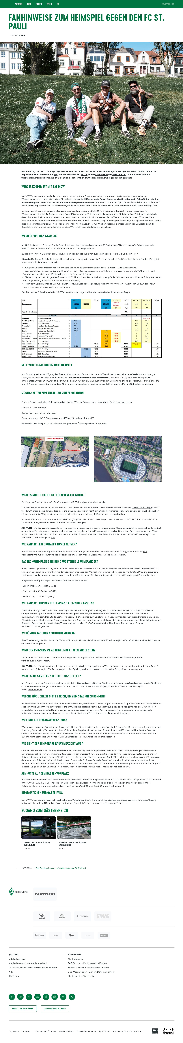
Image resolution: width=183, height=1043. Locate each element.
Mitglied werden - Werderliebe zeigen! (28, 963)
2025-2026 (26, 868)
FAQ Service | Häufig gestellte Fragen (87, 963)
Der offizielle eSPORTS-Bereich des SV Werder (33, 967)
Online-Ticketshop (141, 507)
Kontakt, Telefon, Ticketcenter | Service (88, 967)
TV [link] (58, 4)
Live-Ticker (101, 174)
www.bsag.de (35, 689)
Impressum (14, 1031)
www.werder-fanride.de (40, 713)
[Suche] (141, 4)
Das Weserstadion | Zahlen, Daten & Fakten (91, 972)
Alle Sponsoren (75, 959)
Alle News (14, 976)
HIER (95, 513)
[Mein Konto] (156, 4)
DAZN (84, 174)
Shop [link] (29, 4)
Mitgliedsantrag (17, 959)
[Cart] (148, 4)
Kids (11, 972)
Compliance (27, 1031)
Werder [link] (18, 4)
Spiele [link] (49, 4)
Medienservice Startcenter (81, 976)
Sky (55, 174)
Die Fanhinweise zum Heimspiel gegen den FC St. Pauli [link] (61, 868)
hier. (105, 686)
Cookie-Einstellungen (86, 1031)
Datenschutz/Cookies (46, 1031)
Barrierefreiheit (66, 1031)
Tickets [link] (39, 4)
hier (108, 226)
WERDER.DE (119, 174)
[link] (168, 4)
